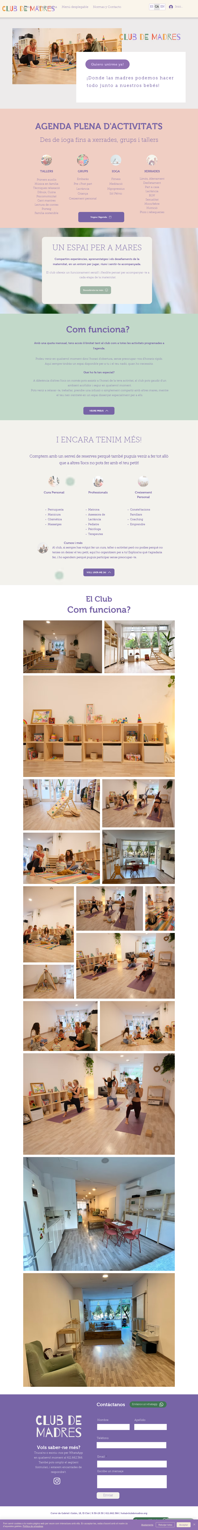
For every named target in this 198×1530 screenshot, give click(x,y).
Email (101, 1457)
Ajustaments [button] (147, 1524)
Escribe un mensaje (110, 1471)
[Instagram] (57, 1480)
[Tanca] (194, 1525)
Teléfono (103, 1438)
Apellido (139, 1420)
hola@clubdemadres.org (134, 1513)
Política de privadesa (33, 1526)
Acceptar (183, 1524)
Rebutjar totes (165, 1524)
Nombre (102, 1420)
